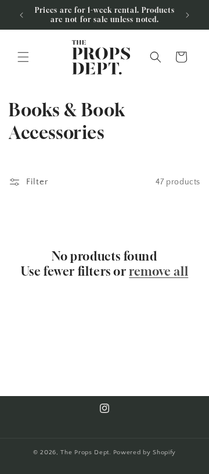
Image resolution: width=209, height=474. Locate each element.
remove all (158, 271)
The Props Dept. (85, 452)
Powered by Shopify (144, 452)
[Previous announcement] (21, 15)
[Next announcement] (187, 15)
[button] (23, 57)
